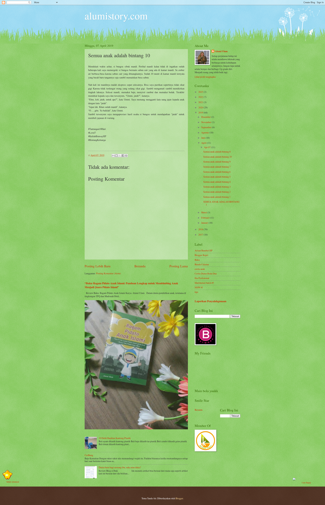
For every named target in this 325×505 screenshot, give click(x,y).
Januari (205, 222)
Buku (197, 259)
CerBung (89, 455)
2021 (201, 102)
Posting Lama (178, 266)
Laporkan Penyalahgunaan (210, 301)
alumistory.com (116, 15)
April (204, 142)
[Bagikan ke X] (119, 155)
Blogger (179, 498)
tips (196, 292)
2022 (201, 97)
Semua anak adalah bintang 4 (217, 181)
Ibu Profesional (202, 278)
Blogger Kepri (201, 255)
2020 (201, 107)
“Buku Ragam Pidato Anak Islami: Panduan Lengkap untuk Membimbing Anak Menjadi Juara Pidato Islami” (131, 285)
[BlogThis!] (116, 155)
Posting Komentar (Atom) (108, 273)
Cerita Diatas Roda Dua (206, 273)
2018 (201, 229)
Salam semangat (12, 481)
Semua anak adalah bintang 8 (217, 151)
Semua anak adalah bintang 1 (217, 196)
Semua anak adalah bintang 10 (217, 156)
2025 (201, 91)
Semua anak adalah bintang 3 (217, 186)
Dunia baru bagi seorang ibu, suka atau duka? (120, 467)
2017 (201, 234)
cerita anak (200, 269)
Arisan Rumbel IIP (203, 250)
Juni (203, 137)
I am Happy (306, 482)
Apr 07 (207, 147)
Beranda (140, 266)
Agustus (205, 132)
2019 (201, 112)
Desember (206, 117)
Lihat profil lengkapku (205, 76)
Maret (204, 212)
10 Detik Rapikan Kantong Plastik (115, 438)
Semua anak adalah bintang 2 (217, 191)
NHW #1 (199, 287)
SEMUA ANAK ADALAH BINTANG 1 (221, 203)
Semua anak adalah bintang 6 (217, 171)
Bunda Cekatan (202, 264)
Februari (205, 217)
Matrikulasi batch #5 (204, 282)
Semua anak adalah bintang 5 (217, 176)
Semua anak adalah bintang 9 (217, 161)
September (206, 127)
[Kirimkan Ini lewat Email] (113, 155)
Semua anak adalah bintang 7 (217, 166)
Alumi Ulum (221, 51)
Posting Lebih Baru (98, 266)
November (206, 122)
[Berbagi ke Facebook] (123, 155)
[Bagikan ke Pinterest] (126, 155)
